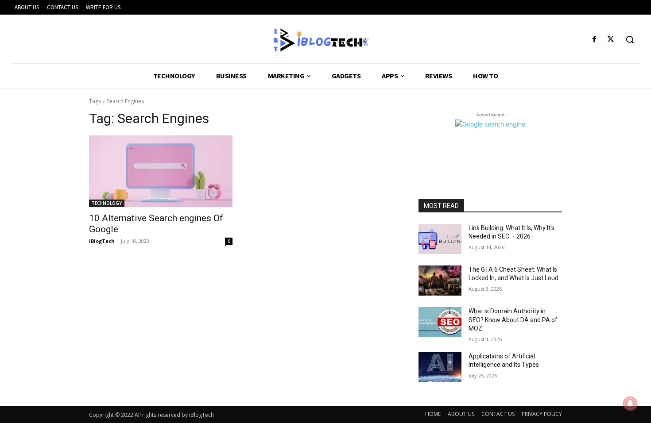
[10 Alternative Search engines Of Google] (160, 171)
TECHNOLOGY (107, 203)
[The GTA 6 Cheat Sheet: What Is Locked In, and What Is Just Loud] (439, 280)
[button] (629, 39)
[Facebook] (595, 40)
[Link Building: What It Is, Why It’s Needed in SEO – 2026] (439, 239)
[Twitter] (611, 40)
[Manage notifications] (630, 403)
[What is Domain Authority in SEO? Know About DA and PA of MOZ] (439, 322)
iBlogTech (102, 241)
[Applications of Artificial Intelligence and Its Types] (439, 367)
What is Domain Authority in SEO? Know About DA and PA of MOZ (513, 320)
